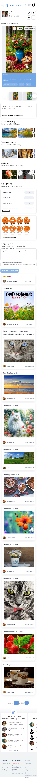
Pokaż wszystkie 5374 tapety (10, 124)
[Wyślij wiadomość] (33, 13)
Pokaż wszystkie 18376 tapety (11, 145)
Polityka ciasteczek (30, 770)
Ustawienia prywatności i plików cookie (31, 775)
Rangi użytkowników (18, 773)
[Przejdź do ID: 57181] (15, 96)
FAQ (26, 768)
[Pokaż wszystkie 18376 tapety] (18, 154)
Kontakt (27, 766)
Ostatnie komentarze (16, 770)
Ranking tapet (6, 770)
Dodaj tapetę (6, 764)
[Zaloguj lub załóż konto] (34, 5)
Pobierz (20, 28)
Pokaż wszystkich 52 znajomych (12, 165)
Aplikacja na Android (31, 772)
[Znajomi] (33, 17)
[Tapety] (29, 17)
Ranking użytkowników (16, 766)
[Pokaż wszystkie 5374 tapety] (18, 133)
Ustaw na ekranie (30, 28)
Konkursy (5, 766)
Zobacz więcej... (13, 750)
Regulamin (28, 764)
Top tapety (5, 768)
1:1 (14, 28)
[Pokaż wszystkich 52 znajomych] (18, 174)
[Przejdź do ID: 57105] (30, 96)
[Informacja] (34, 264)
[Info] (29, 13)
